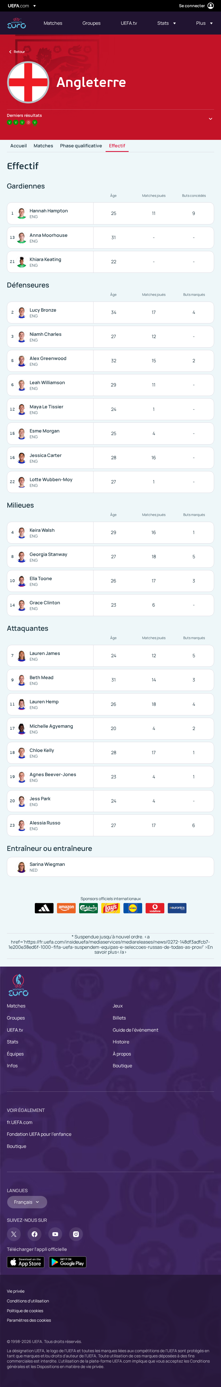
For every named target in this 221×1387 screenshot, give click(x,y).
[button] (167, 23)
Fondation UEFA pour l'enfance (39, 1134)
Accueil (18, 145)
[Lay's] (110, 908)
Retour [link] (19, 51)
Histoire (121, 1042)
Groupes (16, 1018)
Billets (119, 1018)
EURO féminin (16, 23)
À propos (122, 1054)
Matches (43, 145)
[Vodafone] (155, 908)
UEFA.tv (15, 1030)
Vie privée (15, 1291)
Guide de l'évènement (135, 1030)
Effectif (117, 145)
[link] (53, 23)
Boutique (122, 1065)
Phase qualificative (81, 145)
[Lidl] (132, 908)
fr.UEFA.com (20, 1122)
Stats (12, 1042)
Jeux (118, 1006)
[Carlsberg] (88, 908)
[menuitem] (56, 23)
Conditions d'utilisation (28, 1301)
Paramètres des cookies (29, 1320)
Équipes (15, 1054)
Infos (12, 1065)
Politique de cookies (25, 1310)
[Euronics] (177, 908)
